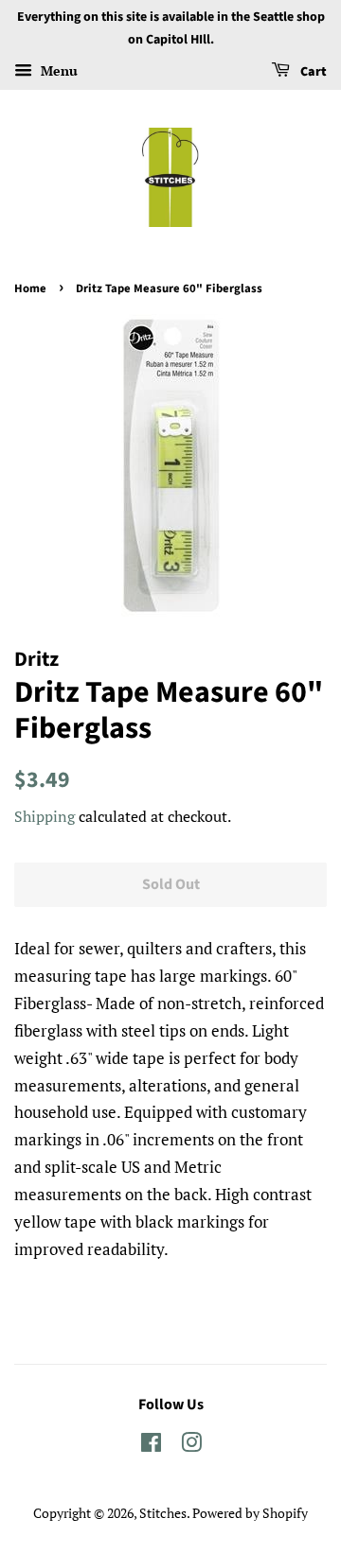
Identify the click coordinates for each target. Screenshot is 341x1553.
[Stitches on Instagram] (191, 1446)
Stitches (163, 1513)
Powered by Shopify (250, 1513)
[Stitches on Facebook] (151, 1446)
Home (30, 288)
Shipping (44, 816)
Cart (312, 71)
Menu (57, 70)
